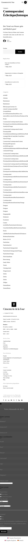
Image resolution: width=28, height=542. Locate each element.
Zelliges (5, 282)
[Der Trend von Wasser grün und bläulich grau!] (14, 34)
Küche (5, 230)
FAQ (4, 343)
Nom (1, 447)
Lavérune (5, 372)
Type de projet (4, 499)
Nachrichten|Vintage (8, 253)
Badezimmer (6, 101)
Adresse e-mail (4, 480)
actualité (5, 95)
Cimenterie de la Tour (7, 2)
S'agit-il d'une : (4, 492)
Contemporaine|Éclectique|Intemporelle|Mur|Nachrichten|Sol (14, 186)
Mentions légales (6, 396)
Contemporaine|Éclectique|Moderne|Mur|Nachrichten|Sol (14, 196)
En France (5, 386)
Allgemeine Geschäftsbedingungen (10, 348)
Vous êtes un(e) (4, 503)
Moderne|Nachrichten (8, 236)
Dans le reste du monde (8, 388)
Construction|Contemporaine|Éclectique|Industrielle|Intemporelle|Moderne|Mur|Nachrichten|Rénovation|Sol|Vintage (14, 155)
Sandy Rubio (6, 262)
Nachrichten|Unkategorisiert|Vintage (12, 251)
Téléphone (3, 475)
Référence (3, 421)
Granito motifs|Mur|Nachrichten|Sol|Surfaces (12, 224)
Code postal (3, 458)
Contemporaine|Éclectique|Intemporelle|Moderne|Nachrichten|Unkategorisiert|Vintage (14, 175)
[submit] (0, 403)
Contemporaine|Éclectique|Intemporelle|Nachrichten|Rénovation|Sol (14, 191)
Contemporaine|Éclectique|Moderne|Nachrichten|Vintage (13, 201)
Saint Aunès (5, 374)
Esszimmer (6, 220)
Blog (4, 379)
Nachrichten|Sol (7, 245)
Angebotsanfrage (6, 341)
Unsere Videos (6, 361)
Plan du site (17, 395)
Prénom (2, 452)
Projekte (5, 356)
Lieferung (5, 345)
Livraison (3, 514)
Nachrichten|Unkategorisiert (10, 248)
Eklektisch (6, 217)
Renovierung (6, 259)
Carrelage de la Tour (7, 375)
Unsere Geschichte (7, 370)
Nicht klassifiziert (7, 256)
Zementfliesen (6, 285)
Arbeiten (5, 98)
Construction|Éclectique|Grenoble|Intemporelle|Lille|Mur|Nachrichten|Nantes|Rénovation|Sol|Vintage (14, 170)
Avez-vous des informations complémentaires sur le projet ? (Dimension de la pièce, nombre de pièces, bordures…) (13, 524)
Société (2, 441)
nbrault (8, 40)
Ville (1, 464)
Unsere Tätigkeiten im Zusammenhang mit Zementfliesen (12, 358)
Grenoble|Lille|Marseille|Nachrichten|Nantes (14, 228)
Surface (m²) (3, 427)
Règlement (5, 346)
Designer (5, 205)
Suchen (5, 48)
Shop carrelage (6, 377)
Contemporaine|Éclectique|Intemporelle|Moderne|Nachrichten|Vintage (14, 181)
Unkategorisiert (7, 268)
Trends (5, 265)
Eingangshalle (6, 214)
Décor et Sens (6, 363)
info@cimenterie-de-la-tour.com (10, 316)
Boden (5, 119)
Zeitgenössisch (7, 271)
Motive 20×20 (7, 239)
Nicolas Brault (17, 396)
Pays (1, 469)
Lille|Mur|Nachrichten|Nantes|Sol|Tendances (14, 233)
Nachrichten (6, 242)
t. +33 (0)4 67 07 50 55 (8, 313)
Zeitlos (5, 274)
